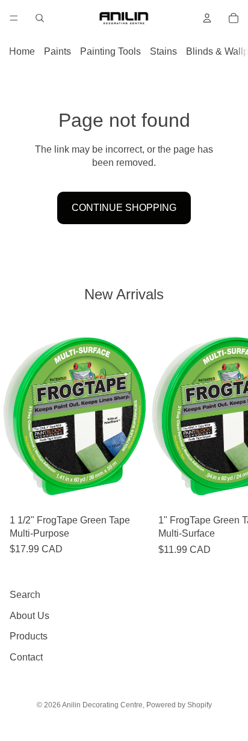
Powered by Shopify (179, 705)
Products (29, 636)
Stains (163, 51)
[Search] (39, 18)
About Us (29, 616)
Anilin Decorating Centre (102, 705)
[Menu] (14, 18)
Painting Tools (110, 51)
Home (22, 51)
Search (25, 595)
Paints (57, 51)
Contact (26, 657)
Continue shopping (124, 208)
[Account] (207, 18)
